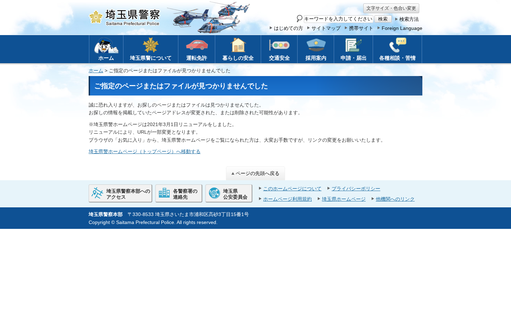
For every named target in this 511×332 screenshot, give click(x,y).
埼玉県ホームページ (344, 199)
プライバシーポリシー (356, 188)
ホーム (96, 70)
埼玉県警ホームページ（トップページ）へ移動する (145, 151)
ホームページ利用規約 (287, 199)
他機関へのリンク (395, 199)
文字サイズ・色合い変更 (391, 8)
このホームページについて (292, 188)
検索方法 (409, 19)
